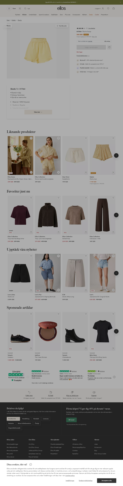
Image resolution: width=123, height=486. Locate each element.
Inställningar (70, 480)
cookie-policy (70, 475)
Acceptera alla (107, 480)
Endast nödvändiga (85, 480)
